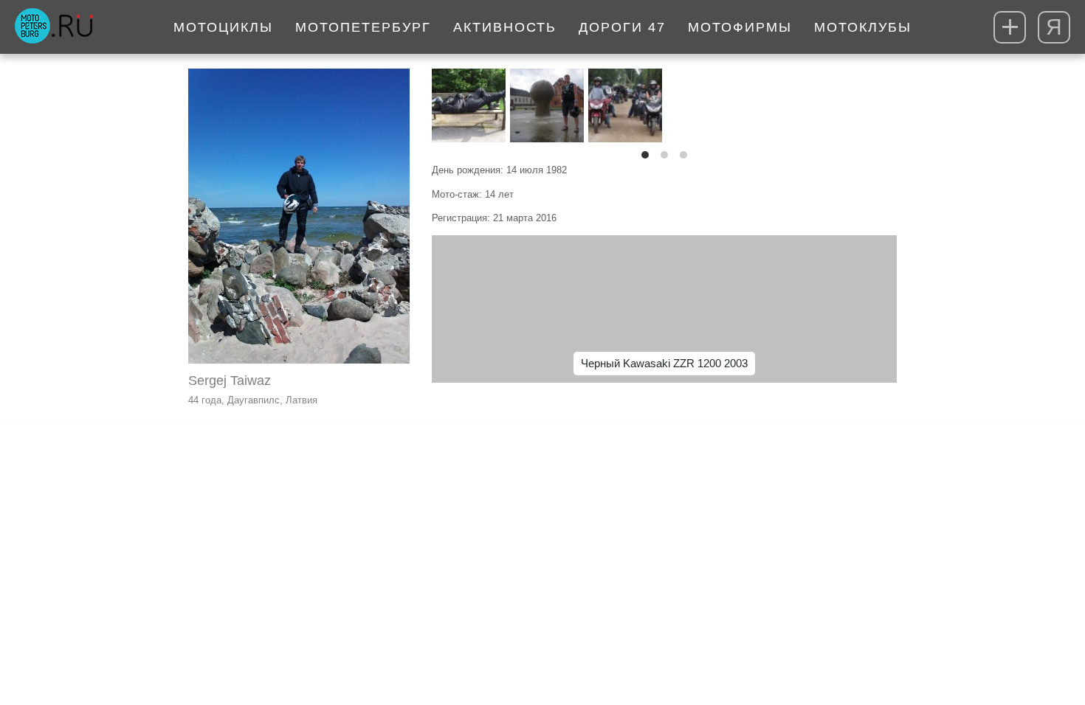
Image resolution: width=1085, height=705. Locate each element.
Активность (505, 27)
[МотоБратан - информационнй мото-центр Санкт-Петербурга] (53, 27)
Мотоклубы (863, 27)
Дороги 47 (622, 27)
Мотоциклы (223, 27)
